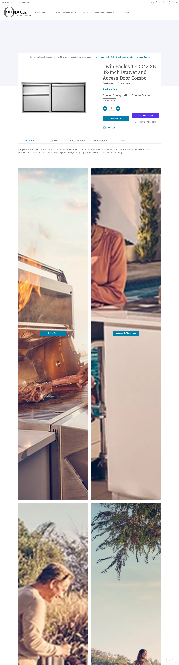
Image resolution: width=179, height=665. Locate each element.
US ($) (174, 2)
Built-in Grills (53, 333)
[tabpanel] (89, 150)
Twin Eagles (108, 83)
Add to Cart (116, 118)
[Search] (153, 2)
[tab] (29, 141)
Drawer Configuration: (127, 95)
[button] (160, 2)
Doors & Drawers (61, 57)
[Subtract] (105, 108)
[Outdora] (17, 12)
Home (32, 57)
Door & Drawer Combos (81, 57)
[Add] (118, 108)
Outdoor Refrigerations (126, 333)
